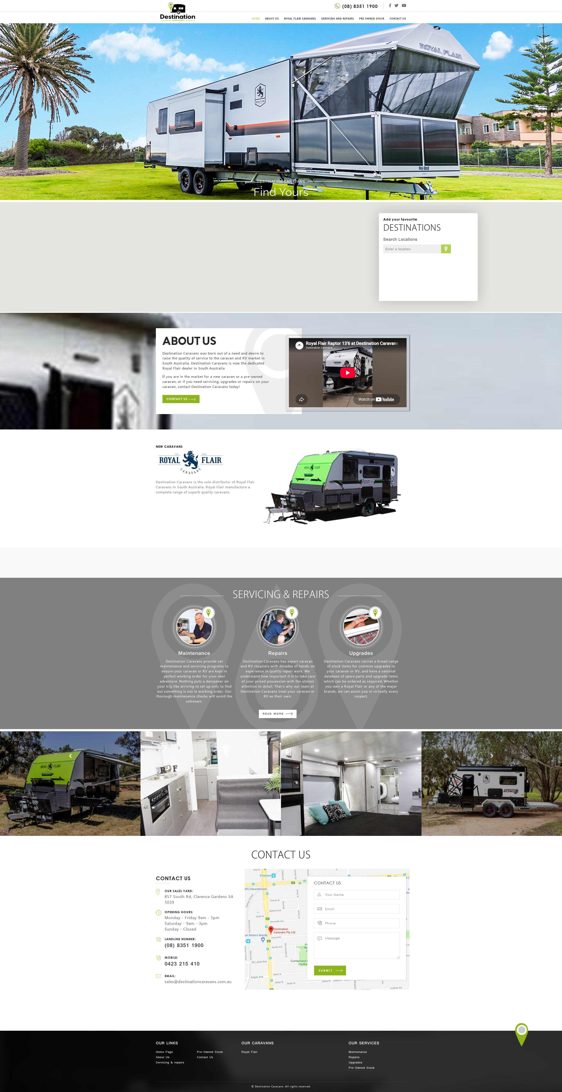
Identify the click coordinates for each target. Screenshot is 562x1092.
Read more (274, 714)
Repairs (354, 1057)
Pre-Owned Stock (210, 1052)
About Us (272, 18)
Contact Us (177, 399)
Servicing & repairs (170, 1062)
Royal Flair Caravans (300, 18)
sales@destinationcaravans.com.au (198, 982)
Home (256, 18)
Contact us (398, 18)
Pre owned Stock (371, 18)
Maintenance (358, 1052)
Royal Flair (249, 1052)
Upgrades (355, 1062)
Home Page (164, 1052)
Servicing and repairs (337, 18)
